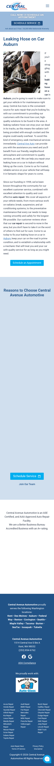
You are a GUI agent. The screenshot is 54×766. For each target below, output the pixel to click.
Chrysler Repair (44, 713)
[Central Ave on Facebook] (24, 657)
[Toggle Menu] (47, 6)
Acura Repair (8, 704)
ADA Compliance (27, 663)
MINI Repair (25, 718)
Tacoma (29, 623)
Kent (9, 615)
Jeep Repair (42, 724)
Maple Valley (17, 623)
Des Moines (20, 615)
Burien (39, 623)
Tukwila (38, 627)
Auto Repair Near (17, 746)
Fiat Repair (25, 710)
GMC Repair (42, 721)
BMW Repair (25, 707)
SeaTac (16, 627)
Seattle (41, 619)
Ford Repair (42, 718)
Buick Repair (43, 704)
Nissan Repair (8, 730)
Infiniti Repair (8, 713)
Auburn (7, 238)
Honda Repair (8, 707)
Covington (29, 619)
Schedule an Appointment (27, 262)
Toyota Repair (8, 738)
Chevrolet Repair (44, 710)
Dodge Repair (43, 715)
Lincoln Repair (43, 727)
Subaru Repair (8, 735)
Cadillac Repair (43, 707)
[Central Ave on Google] (30, 657)
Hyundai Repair (9, 710)
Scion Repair (8, 732)
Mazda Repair (8, 721)
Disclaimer (38, 749)
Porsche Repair (27, 721)
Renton (18, 619)
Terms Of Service (18, 749)
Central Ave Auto (26, 143)
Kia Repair (7, 715)
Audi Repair (25, 704)
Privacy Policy (38, 746)
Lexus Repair (8, 718)
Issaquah (27, 627)
